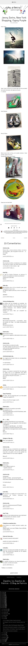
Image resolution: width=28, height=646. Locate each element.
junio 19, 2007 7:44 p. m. (8, 433)
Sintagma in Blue (6, 438)
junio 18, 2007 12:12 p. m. (8, 280)
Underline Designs (15, 644)
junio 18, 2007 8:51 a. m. (8, 256)
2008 (3, 606)
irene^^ (4, 513)
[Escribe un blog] (11, 227)
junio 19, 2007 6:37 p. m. (8, 415)
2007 (3, 607)
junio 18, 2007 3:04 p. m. (8, 296)
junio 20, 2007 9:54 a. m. (8, 442)
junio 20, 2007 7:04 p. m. (8, 469)
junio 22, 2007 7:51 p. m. (8, 508)
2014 (3, 599)
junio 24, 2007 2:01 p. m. (8, 531)
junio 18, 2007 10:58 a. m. (8, 267)
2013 (3, 600)
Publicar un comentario (7, 567)
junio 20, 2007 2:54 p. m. (8, 458)
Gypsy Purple (6, 393)
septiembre (5, 613)
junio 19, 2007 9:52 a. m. (8, 364)
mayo (4, 632)
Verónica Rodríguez (7, 301)
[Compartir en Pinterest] (19, 227)
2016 (3, 597)
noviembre (5, 610)
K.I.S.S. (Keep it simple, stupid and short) (12, 620)
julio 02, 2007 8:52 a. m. (8, 564)
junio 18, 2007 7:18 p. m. (8, 314)
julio (4, 616)
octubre (5, 612)
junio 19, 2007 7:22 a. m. (8, 327)
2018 (3, 594)
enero (4, 638)
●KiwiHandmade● (7, 356)
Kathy (4, 285)
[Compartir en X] (14, 227)
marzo (4, 635)
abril (4, 634)
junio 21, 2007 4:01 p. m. (8, 487)
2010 (3, 604)
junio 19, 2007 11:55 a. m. (8, 380)
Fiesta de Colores (7, 536)
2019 (3, 593)
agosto (4, 615)
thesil (4, 272)
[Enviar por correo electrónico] (8, 227)
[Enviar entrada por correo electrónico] (14, 224)
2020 (3, 592)
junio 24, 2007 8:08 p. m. (8, 543)
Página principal (11, 577)
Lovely (4, 547)
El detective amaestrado (8, 523)
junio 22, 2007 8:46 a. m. (8, 498)
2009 (3, 605)
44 (3, 385)
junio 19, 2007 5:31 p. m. (8, 402)
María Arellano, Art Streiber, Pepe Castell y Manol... (14, 629)
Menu (14, 2)
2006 (3, 640)
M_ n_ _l (5, 419)
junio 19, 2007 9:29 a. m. (8, 351)
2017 (3, 596)
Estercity (5, 331)
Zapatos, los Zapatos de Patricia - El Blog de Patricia (14, 582)
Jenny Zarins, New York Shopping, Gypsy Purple (13, 625)
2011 (3, 603)
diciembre (5, 609)
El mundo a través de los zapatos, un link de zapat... (14, 627)
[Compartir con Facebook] (17, 227)
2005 (3, 641)
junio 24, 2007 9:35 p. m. (8, 554)
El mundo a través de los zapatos (10, 631)
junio (4, 618)
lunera (4, 491)
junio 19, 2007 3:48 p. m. (8, 389)
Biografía (19, 577)
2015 (3, 598)
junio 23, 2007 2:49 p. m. (8, 518)
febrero (5, 637)
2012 (3, 601)
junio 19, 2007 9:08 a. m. (8, 338)
